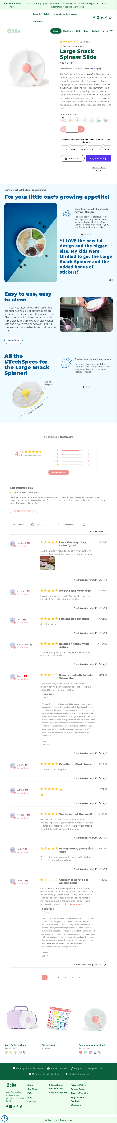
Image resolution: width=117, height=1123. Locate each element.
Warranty (76, 1105)
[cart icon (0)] (111, 31)
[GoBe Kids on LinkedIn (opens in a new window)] (102, 17)
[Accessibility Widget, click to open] (4, 1118)
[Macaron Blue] (84, 120)
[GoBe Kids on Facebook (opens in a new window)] (94, 17)
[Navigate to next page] (79, 977)
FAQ (78, 30)
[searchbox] (20, 524)
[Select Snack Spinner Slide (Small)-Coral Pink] (81, 1052)
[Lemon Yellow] (70, 120)
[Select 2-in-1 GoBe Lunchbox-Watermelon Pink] (6, 1052)
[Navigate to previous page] (38, 977)
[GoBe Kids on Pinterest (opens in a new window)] (106, 17)
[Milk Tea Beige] (106, 120)
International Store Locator (65, 14)
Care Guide (38, 21)
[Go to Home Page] (14, 31)
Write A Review (58, 472)
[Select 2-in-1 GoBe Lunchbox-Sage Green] (15, 1052)
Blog (85, 30)
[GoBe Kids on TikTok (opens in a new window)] (110, 17)
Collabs (47, 14)
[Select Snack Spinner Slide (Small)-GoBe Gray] (95, 1052)
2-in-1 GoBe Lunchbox (15, 1045)
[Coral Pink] (63, 120)
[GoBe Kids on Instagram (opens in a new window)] (98, 17)
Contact (95, 30)
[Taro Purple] (91, 120)
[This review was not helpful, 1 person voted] (105, 964)
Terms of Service (79, 1093)
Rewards (37, 14)
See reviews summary (73, 45)
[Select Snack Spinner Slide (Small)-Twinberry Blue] (99, 1052)
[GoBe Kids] (11, 1086)
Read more (75, 904)
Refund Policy (78, 1089)
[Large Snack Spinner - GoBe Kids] (26, 69)
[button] (58, 1120)
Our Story (68, 30)
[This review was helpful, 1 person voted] (100, 579)
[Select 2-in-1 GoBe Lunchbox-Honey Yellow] (11, 1052)
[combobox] (49, 524)
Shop (55, 30)
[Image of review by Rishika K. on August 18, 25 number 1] (47, 563)
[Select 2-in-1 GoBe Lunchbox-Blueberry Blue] (20, 1052)
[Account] (107, 31)
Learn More (13, 340)
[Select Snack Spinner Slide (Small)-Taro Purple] (90, 1052)
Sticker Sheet (48, 1045)
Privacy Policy (78, 1084)
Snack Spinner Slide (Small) (92, 1045)
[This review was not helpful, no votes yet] (104, 579)
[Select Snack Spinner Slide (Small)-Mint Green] (85, 1052)
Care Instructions (58, 1092)
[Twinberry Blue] (99, 120)
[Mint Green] (77, 120)
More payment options (99, 169)
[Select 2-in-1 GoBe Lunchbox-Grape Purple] (25, 1052)
